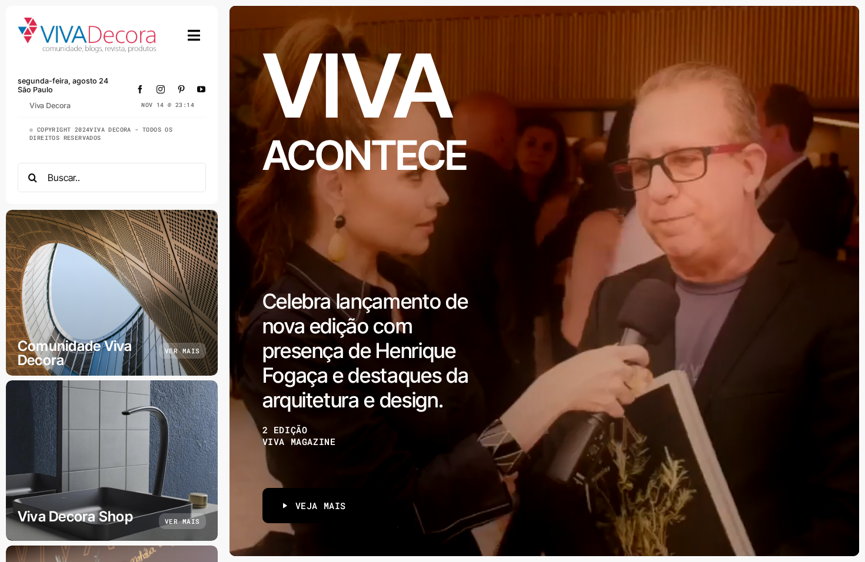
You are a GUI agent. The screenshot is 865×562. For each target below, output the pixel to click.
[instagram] (161, 89)
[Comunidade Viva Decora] (112, 293)
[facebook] (140, 89)
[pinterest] (181, 89)
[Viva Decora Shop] (112, 460)
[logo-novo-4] (88, 22)
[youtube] (201, 89)
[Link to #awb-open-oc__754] (194, 35)
